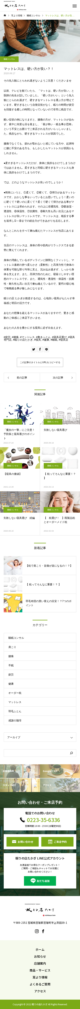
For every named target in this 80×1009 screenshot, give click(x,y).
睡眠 (54, 339)
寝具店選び (60, 337)
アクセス (40, 991)
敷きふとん (44, 337)
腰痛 (16, 337)
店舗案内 (40, 963)
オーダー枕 (14, 692)
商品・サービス (40, 970)
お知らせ (40, 956)
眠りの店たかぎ (24, 339)
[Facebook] (43, 931)
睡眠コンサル (9, 59)
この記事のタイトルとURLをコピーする (40, 362)
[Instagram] (37, 931)
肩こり (12, 646)
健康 (46, 339)
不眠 (11, 665)
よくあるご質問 (40, 984)
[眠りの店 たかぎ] (15, 5)
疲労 (7, 337)
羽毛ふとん (14, 711)
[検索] (71, 753)
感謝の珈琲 (14, 720)
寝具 (38, 339)
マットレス (28, 337)
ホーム (40, 949)
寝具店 (64, 339)
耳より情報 (40, 977)
